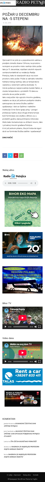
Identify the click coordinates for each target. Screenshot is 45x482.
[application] (22, 318)
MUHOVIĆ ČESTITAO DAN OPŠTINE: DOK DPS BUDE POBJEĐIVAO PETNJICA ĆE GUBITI (21, 433)
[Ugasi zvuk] (35, 327)
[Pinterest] (15, 155)
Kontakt (35, 475)
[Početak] (5, 327)
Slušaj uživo (27, 475)
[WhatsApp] (21, 155)
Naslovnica (6, 9)
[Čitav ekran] (39, 327)
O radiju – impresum (14, 475)
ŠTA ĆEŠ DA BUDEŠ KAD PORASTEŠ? (23, 441)
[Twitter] (10, 155)
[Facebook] (4, 155)
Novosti (14, 9)
